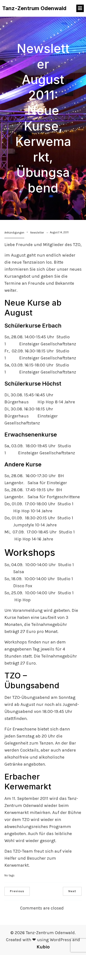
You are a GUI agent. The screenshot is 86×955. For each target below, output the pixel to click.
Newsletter (37, 232)
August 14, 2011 (59, 232)
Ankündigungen (14, 232)
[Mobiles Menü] (80, 8)
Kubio (43, 947)
